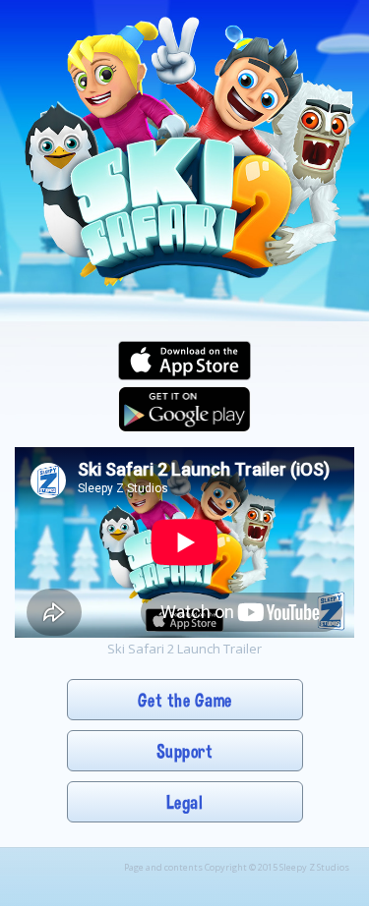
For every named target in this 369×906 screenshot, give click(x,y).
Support (185, 751)
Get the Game (185, 700)
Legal (185, 802)
